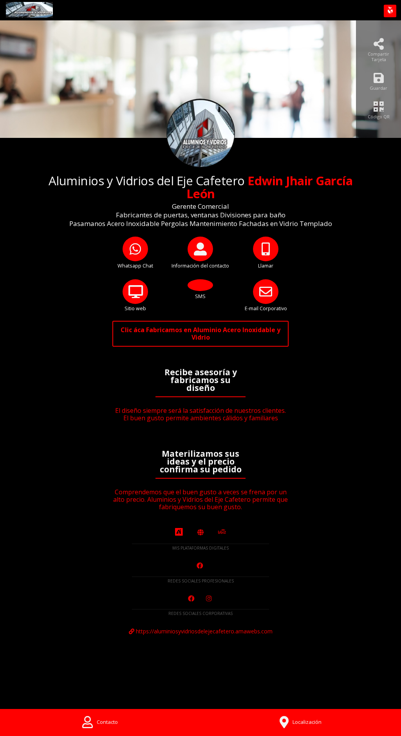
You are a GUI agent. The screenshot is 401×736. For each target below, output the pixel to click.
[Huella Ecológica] (390, 11)
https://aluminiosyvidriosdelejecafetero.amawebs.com (203, 631)
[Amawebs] (200, 532)
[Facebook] (200, 566)
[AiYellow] (179, 532)
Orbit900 (356, 684)
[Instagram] (209, 599)
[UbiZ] (222, 532)
